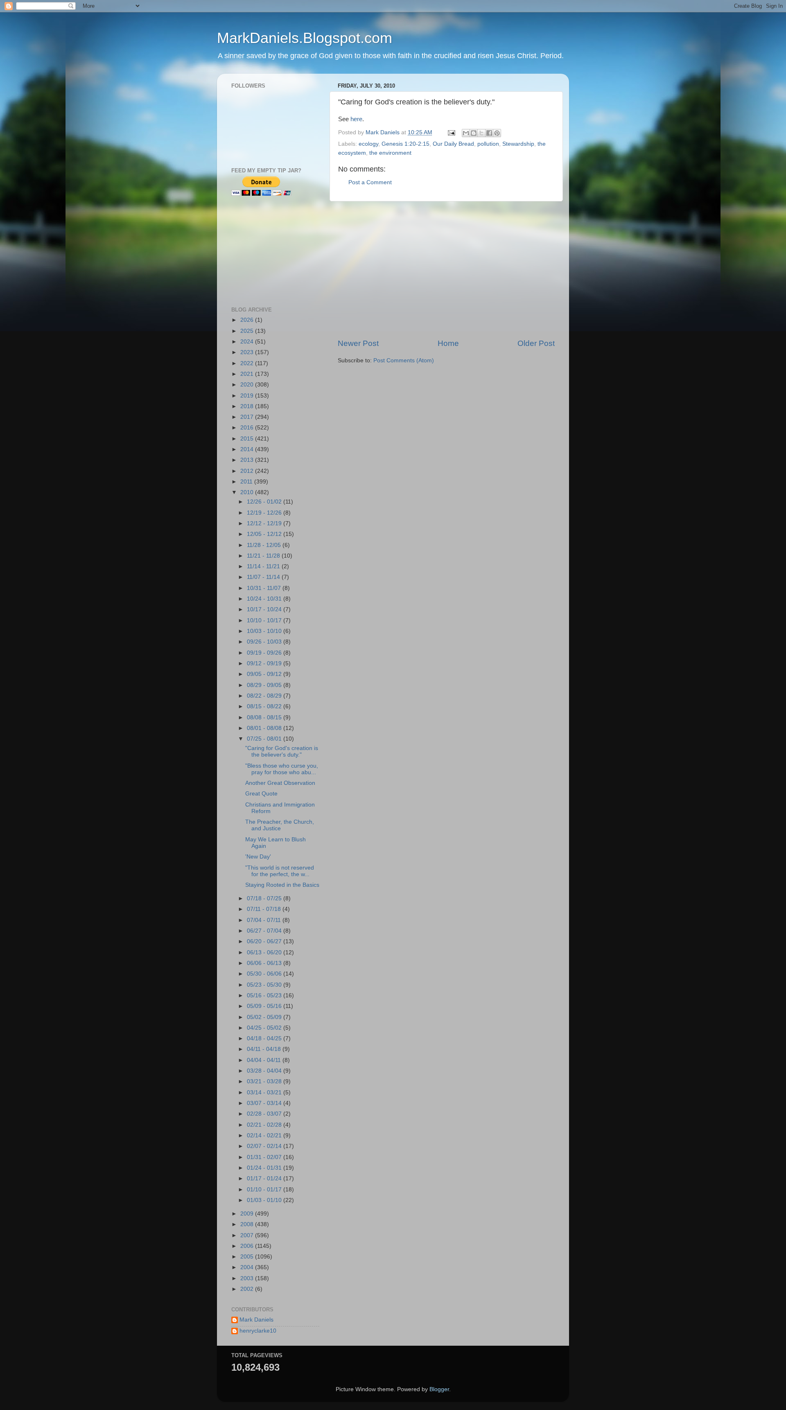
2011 (247, 482)
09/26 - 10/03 (265, 642)
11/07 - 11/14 (264, 577)
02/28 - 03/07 (265, 1114)
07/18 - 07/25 (265, 898)
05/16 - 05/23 (265, 995)
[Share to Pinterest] (497, 133)
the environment (390, 153)
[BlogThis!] (474, 133)
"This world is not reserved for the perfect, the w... (279, 871)
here (356, 119)
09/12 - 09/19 (265, 663)
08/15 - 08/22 (265, 706)
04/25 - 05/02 (265, 1028)
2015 (247, 439)
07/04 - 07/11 (264, 920)
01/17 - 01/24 (265, 1178)
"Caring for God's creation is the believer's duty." (281, 751)
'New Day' (258, 857)
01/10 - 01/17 (265, 1189)
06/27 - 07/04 (265, 931)
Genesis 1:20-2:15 (405, 144)
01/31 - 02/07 (265, 1157)
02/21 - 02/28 (265, 1125)
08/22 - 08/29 (265, 696)
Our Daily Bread (453, 144)
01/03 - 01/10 (265, 1200)
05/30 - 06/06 (265, 974)
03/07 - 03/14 (265, 1103)
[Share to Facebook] (489, 133)
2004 (247, 1267)
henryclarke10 (257, 1331)
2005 (247, 1257)
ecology (368, 144)
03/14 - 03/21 (265, 1092)
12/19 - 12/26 (265, 513)
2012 (247, 471)
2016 (247, 428)
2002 (247, 1289)
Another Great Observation (280, 783)
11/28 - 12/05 (264, 545)
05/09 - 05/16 (265, 1006)
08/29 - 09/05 (265, 685)
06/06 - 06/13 (265, 963)
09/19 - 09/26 (265, 653)
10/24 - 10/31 (265, 599)
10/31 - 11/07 (264, 588)
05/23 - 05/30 (265, 985)
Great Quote (261, 794)
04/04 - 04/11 (264, 1060)
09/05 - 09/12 (265, 674)
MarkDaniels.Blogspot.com (304, 37)
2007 (247, 1235)
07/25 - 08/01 (265, 739)
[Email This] (466, 133)
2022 (247, 363)
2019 (247, 396)
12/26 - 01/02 (265, 502)
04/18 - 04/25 (265, 1038)
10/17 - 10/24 (265, 609)
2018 (247, 406)
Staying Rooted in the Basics (282, 885)
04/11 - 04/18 (264, 1049)
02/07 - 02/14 (265, 1146)
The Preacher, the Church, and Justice (279, 825)
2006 (247, 1246)
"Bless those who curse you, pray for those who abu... (281, 769)
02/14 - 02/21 (265, 1135)
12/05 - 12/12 (265, 534)
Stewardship (518, 144)
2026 (247, 320)
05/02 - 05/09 (265, 1017)
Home (448, 343)
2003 (247, 1278)
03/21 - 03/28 (265, 1081)
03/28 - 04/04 (265, 1071)
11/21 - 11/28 (264, 556)
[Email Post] (451, 132)
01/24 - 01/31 (265, 1168)
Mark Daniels (256, 1320)
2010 (247, 492)
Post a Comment (370, 182)
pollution (488, 144)
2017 (247, 417)
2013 (247, 460)
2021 (247, 374)
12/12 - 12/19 (265, 523)
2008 (247, 1224)
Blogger (439, 1389)
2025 (247, 331)
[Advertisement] (446, 269)
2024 (247, 342)
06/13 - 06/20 (265, 952)
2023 (247, 352)
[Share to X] (481, 133)
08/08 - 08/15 (265, 717)
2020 (247, 385)
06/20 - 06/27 (265, 941)
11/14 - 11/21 (264, 566)
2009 (247, 1214)
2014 (247, 449)
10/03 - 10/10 (265, 631)
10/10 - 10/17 (265, 620)
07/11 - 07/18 (264, 909)
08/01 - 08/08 (265, 728)
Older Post (536, 343)
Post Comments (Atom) (403, 360)
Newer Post (358, 343)
